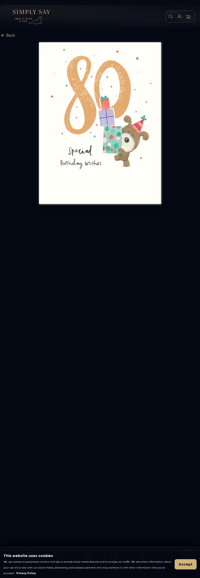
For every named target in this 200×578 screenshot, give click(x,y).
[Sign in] (179, 17)
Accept (185, 564)
